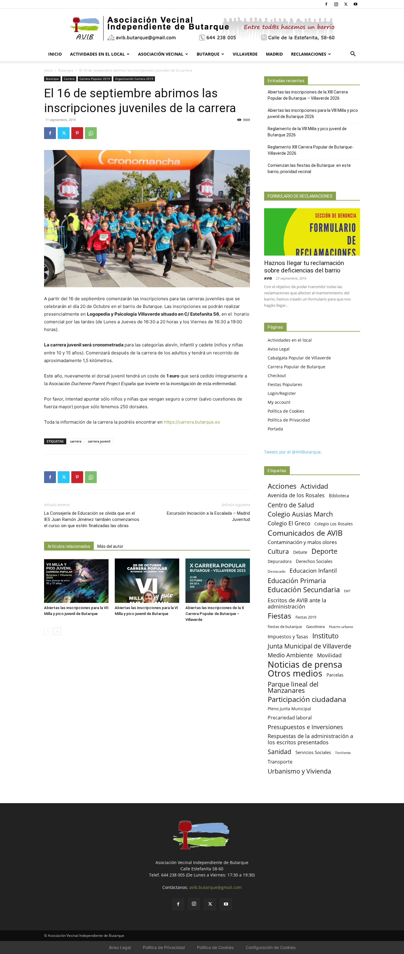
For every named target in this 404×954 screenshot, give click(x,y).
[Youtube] (355, 4)
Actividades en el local (97, 54)
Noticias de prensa (305, 664)
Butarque (208, 54)
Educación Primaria (297, 580)
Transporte (280, 762)
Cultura (278, 551)
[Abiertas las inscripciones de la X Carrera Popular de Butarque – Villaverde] (217, 580)
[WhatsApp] (91, 133)
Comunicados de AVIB (305, 533)
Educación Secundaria (304, 590)
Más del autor (110, 546)
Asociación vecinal (160, 54)
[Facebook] (326, 4)
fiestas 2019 (305, 617)
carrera (75, 441)
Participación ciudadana (307, 699)
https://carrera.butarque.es (192, 422)
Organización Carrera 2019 (134, 79)
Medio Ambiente (290, 655)
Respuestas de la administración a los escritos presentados (310, 739)
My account (279, 402)
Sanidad (279, 751)
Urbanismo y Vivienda (299, 771)
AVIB (268, 278)
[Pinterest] (77, 133)
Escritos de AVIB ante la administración (297, 603)
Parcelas (335, 675)
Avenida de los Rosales (296, 495)
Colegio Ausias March (300, 514)
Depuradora (280, 561)
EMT (347, 591)
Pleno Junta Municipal (289, 708)
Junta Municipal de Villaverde (309, 646)
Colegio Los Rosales (333, 524)
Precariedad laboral (290, 718)
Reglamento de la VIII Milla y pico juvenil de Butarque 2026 (307, 131)
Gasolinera (315, 626)
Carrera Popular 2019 (95, 79)
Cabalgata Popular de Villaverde (299, 358)
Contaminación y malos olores (302, 542)
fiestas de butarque (285, 626)
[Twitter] (345, 4)
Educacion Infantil (313, 570)
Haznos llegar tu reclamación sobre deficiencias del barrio (304, 266)
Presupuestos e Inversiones (305, 727)
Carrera (69, 79)
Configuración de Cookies (270, 947)
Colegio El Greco (289, 523)
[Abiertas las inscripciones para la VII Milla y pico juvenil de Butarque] (76, 580)
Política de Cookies (286, 411)
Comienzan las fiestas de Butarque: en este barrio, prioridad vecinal (309, 168)
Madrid (274, 54)
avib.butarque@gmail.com (215, 887)
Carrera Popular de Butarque (296, 366)
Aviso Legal (279, 349)
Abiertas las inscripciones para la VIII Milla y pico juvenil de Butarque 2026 (313, 113)
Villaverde (245, 54)
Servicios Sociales (313, 752)
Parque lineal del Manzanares (293, 687)
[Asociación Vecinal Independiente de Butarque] (202, 28)
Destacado (276, 571)
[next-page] (57, 631)
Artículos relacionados (69, 546)
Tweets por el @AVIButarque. (293, 452)
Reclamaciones (308, 54)
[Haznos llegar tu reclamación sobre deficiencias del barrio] (312, 232)
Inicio (55, 54)
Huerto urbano (341, 626)
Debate (300, 552)
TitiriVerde (343, 752)
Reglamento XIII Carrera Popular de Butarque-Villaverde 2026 (310, 150)
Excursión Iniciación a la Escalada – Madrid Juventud (208, 516)
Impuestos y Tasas (288, 637)
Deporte (324, 551)
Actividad (314, 486)
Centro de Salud (291, 505)
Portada (275, 429)
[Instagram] (336, 4)
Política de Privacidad (289, 420)
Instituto (325, 636)
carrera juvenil (99, 441)
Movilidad (329, 655)
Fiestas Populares (285, 384)
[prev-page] (47, 631)
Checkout (277, 375)
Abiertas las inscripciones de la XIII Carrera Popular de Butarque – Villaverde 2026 (308, 95)
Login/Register (282, 393)
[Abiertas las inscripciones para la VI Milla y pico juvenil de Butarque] (147, 580)
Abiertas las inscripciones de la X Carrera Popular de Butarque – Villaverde (214, 614)
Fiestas (279, 616)
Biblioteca (339, 495)
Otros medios (295, 673)
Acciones (282, 486)
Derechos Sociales (314, 561)
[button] (353, 54)
